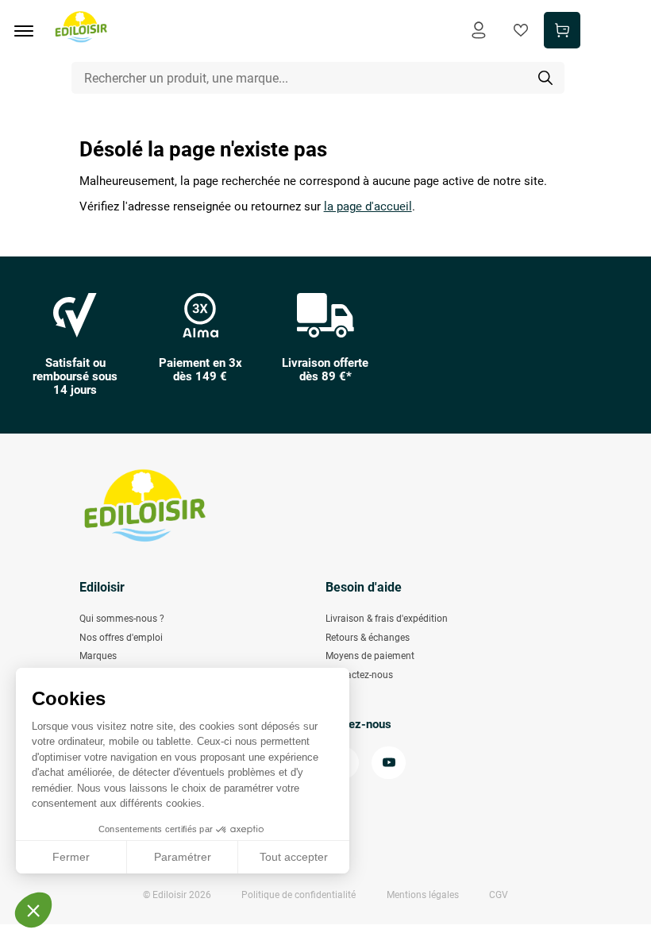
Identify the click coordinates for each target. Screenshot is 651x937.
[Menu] (29, 31)
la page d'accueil (368, 207)
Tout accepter (294, 856)
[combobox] (317, 78)
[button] (33, 910)
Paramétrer (182, 856)
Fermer (71, 856)
